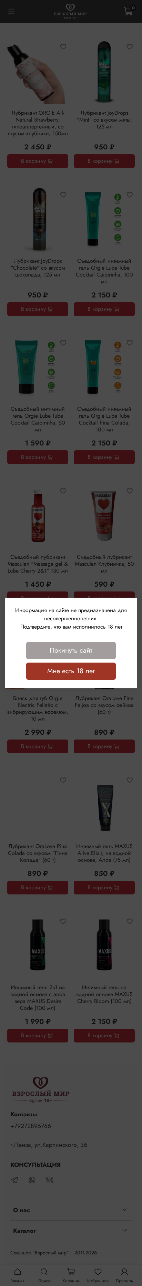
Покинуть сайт (71, 650)
